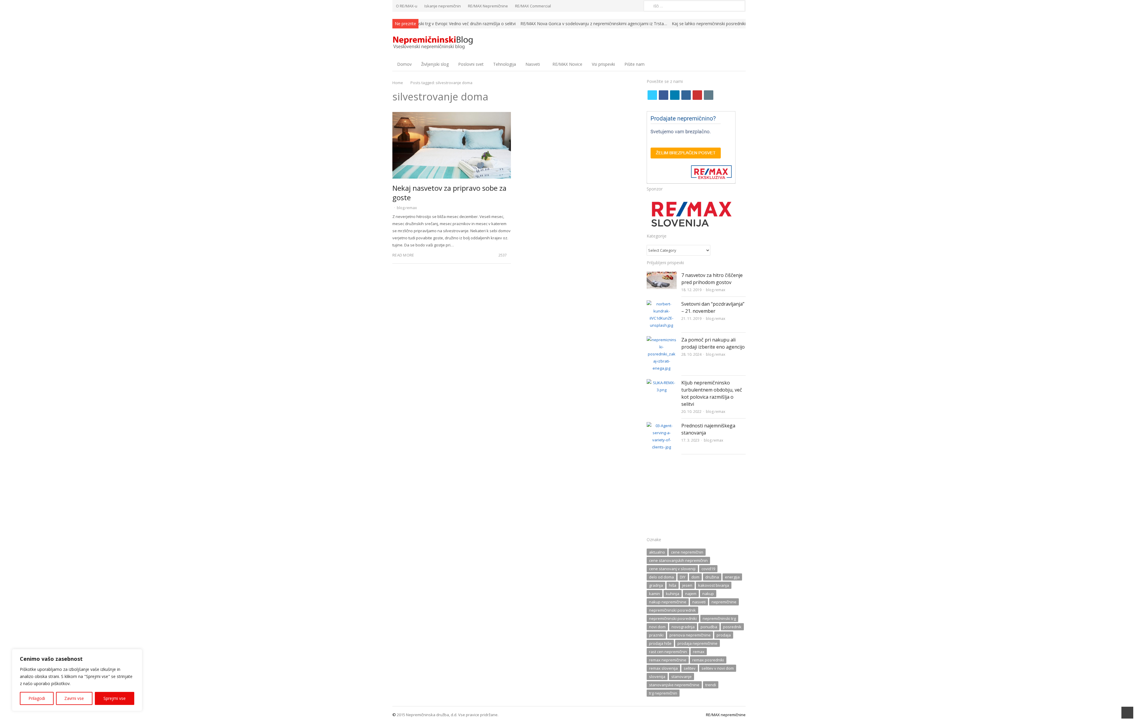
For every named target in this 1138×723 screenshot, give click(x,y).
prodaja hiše (660, 643)
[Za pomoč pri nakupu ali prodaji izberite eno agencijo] (662, 339)
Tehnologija (504, 64)
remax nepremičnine (667, 660)
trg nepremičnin (663, 693)
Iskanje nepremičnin (442, 6)
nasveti (699, 602)
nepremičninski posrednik (672, 610)
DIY (682, 577)
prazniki (656, 635)
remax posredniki (708, 660)
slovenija (657, 676)
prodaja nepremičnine (697, 643)
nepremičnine (724, 602)
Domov (404, 64)
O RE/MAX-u (406, 6)
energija (732, 577)
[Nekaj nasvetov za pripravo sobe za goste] (451, 115)
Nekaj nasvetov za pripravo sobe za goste (449, 192)
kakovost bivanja (713, 585)
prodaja (724, 635)
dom (695, 577)
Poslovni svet (471, 64)
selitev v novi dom (717, 668)
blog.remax (407, 207)
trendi (710, 684)
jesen (687, 585)
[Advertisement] (696, 497)
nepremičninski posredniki (673, 618)
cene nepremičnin (687, 552)
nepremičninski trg (719, 618)
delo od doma (661, 577)
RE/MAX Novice (567, 64)
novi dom (657, 626)
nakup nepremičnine (667, 602)
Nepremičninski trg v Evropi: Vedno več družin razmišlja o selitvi (455, 23)
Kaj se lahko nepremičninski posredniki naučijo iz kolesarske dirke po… (739, 23)
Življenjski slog (435, 64)
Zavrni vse (74, 698)
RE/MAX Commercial (533, 6)
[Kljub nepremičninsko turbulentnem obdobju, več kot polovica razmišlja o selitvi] (662, 382)
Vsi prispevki (603, 64)
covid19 (708, 568)
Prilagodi (36, 698)
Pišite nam (634, 64)
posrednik (732, 626)
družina (712, 577)
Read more (403, 255)
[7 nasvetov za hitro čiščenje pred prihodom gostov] (662, 275)
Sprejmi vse (114, 698)
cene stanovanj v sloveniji (672, 568)
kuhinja (672, 593)
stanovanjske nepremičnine (674, 684)
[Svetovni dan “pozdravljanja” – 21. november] (662, 304)
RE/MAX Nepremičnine (488, 6)
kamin (654, 593)
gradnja (656, 585)
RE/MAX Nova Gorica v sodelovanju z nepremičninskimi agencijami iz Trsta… (593, 23)
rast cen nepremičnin (668, 651)
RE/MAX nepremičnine (726, 714)
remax (698, 651)
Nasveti (532, 64)
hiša (672, 585)
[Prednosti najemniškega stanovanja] (662, 425)
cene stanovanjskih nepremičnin (678, 560)
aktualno (657, 552)
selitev (690, 668)
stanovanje (681, 676)
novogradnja (683, 626)
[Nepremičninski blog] (433, 43)
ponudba (709, 626)
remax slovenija (663, 668)
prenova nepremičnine (690, 635)
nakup (708, 593)
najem (690, 593)
